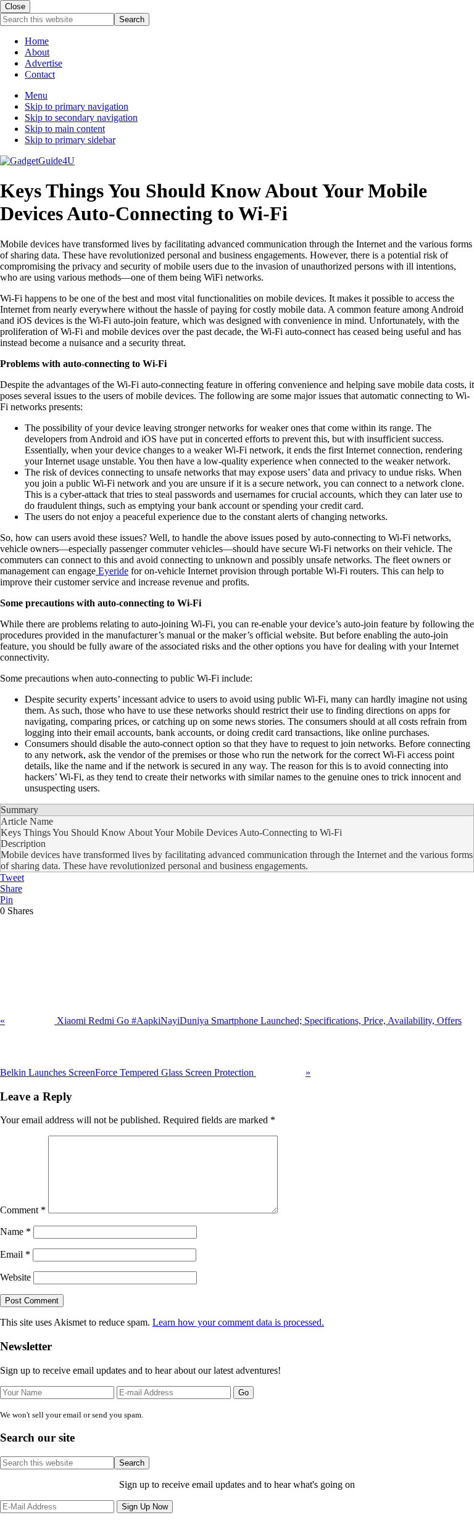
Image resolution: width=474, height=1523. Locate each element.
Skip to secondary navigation (81, 117)
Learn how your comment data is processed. (238, 1322)
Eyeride (112, 571)
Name (15, 1231)
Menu (36, 95)
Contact (40, 74)
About (37, 52)
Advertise (43, 63)
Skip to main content (65, 128)
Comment (23, 1210)
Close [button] (15, 6)
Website (15, 1277)
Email (15, 1254)
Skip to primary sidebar (70, 139)
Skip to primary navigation (76, 106)
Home (37, 41)
